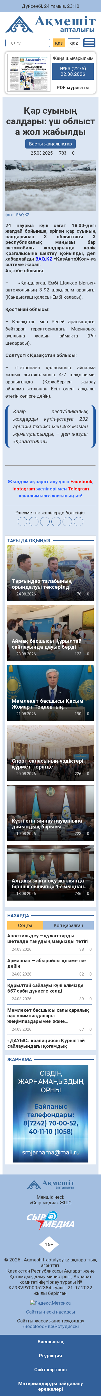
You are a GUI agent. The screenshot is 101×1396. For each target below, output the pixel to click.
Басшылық (51, 1341)
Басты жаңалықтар (50, 144)
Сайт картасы (50, 1369)
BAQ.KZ (43, 259)
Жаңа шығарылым (72, 66)
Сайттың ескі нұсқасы (50, 1312)
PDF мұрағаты (73, 87)
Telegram (78, 489)
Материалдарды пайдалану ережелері (50, 1386)
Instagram (23, 489)
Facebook (81, 481)
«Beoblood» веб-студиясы (50, 1326)
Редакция (50, 1355)
